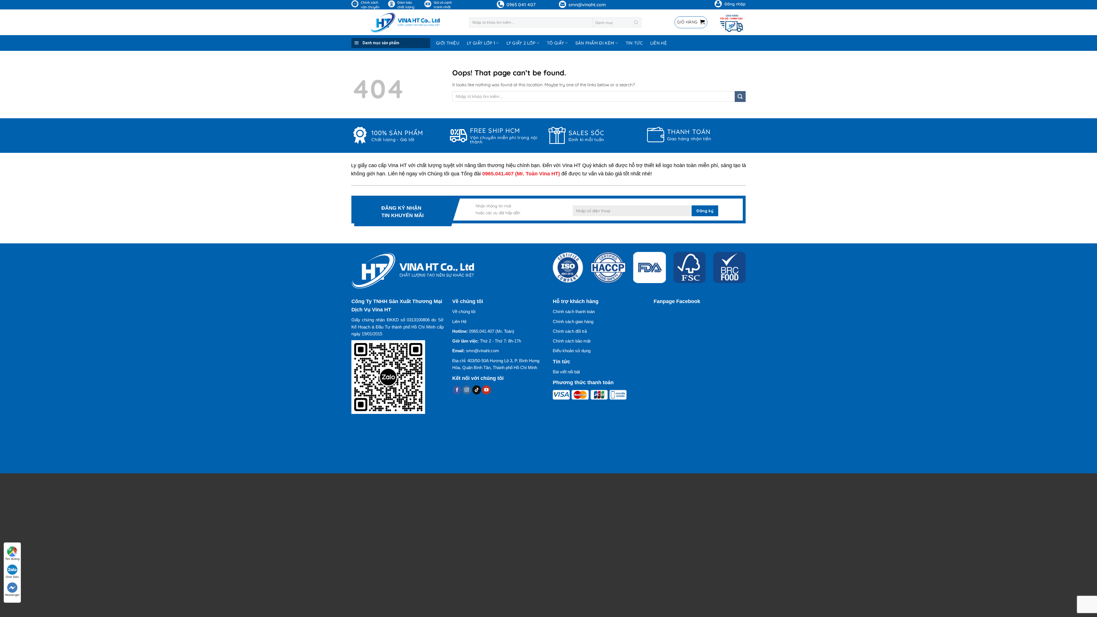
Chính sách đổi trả (570, 331)
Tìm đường (12, 559)
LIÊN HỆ (658, 43)
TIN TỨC (634, 43)
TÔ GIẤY (555, 43)
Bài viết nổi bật (566, 371)
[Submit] (636, 22)
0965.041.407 (498, 174)
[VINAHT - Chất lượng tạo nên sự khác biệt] (406, 22)
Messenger (12, 595)
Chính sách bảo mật (571, 340)
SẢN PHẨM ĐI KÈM (594, 43)
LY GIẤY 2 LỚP (521, 43)
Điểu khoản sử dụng (571, 350)
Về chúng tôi (463, 311)
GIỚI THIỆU (447, 43)
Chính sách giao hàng (573, 321)
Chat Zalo (12, 577)
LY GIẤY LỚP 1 (481, 43)
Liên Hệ (459, 321)
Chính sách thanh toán (574, 311)
